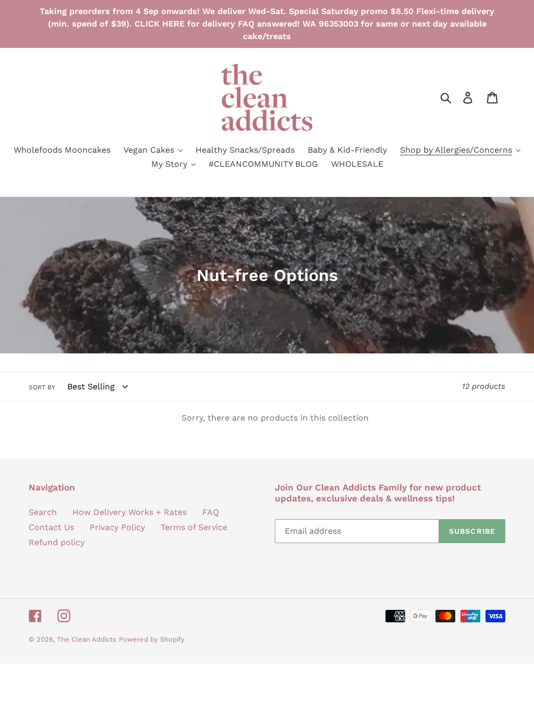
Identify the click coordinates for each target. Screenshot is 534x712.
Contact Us (51, 527)
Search (43, 512)
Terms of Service (194, 527)
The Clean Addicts (86, 639)
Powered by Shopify (152, 639)
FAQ (210, 512)
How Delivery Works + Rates (129, 512)
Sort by (42, 387)
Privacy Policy (117, 527)
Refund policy (56, 542)
